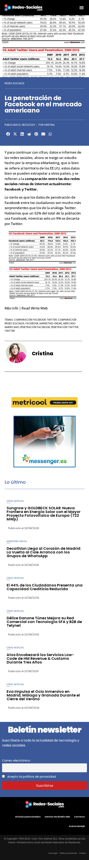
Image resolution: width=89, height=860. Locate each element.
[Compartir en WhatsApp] (50, 133)
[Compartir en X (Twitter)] (15, 133)
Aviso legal (52, 853)
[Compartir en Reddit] (29, 133)
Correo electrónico (16, 760)
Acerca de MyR (77, 826)
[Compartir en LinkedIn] (22, 133)
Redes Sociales (14, 83)
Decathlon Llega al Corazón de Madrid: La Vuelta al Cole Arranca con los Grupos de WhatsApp (44, 552)
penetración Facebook (35, 327)
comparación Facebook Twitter (35, 319)
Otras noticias (15, 501)
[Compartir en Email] (43, 133)
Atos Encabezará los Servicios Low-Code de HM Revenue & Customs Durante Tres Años (40, 658)
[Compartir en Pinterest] (36, 133)
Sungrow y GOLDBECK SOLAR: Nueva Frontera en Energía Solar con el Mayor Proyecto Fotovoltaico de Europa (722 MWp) (44, 513)
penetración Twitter (64, 327)
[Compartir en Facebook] (8, 133)
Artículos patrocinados (28, 816)
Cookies (82, 853)
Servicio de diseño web (57, 816)
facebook (31, 323)
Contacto (79, 816)
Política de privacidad (68, 853)
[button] (81, 7)
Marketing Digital (17, 541)
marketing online (51, 323)
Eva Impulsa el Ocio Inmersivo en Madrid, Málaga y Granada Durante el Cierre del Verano (43, 695)
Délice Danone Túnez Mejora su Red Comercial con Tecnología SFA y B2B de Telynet (44, 621)
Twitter (10, 331)
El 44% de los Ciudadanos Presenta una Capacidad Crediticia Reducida (45, 587)
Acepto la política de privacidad (31, 777)
